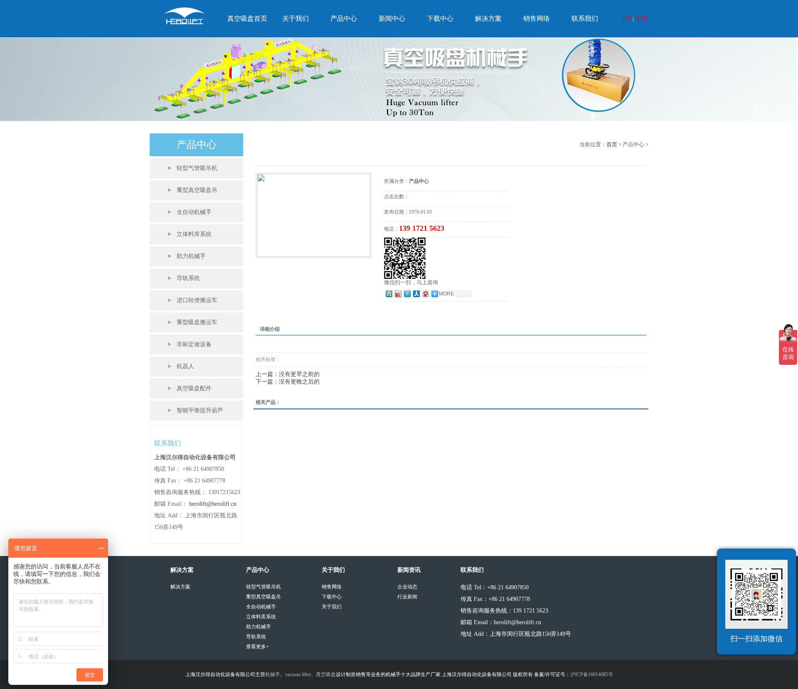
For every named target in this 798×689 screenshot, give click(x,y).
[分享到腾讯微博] (406, 293)
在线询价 (407, 313)
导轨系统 (188, 278)
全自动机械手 (194, 212)
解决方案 (488, 18)
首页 (611, 144)
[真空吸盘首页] (186, 18)
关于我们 (295, 18)
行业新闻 (407, 597)
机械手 (272, 674)
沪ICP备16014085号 (591, 674)
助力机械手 (191, 256)
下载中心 (440, 18)
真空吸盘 (326, 674)
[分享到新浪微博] (397, 293)
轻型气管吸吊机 (197, 168)
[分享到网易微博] (425, 293)
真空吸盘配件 (194, 388)
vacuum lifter (298, 674)
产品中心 (343, 18)
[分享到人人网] (416, 293)
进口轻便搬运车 (197, 300)
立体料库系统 (194, 234)
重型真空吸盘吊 (197, 190)
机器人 (185, 366)
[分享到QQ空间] (388, 293)
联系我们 (584, 18)
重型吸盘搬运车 (197, 322)
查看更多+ (257, 647)
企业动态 (407, 587)
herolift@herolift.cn (212, 504)
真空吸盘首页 (247, 18)
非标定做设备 (194, 344)
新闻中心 (392, 18)
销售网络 (536, 18)
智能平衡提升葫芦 (200, 410)
